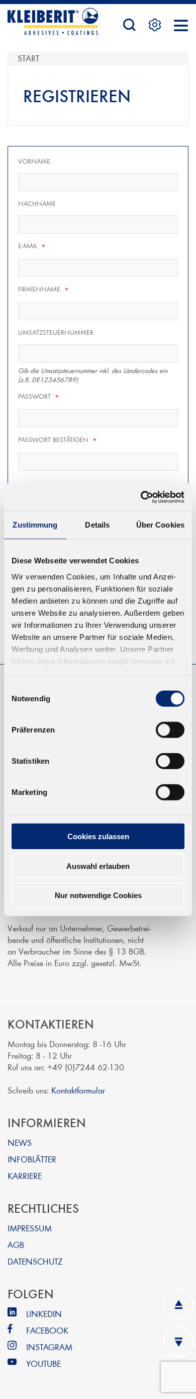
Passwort (39, 397)
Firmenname (43, 289)
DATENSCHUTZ (35, 1261)
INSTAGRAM (49, 1346)
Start (28, 57)
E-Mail (32, 246)
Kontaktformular (78, 1089)
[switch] (170, 730)
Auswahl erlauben (98, 865)
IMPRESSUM (30, 1227)
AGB (16, 1244)
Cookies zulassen (98, 836)
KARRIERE (25, 1175)
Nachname (37, 203)
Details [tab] (97, 525)
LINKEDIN (44, 1313)
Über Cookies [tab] (160, 525)
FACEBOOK (47, 1330)
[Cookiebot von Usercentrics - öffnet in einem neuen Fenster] (140, 496)
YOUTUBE (43, 1363)
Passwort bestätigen (57, 440)
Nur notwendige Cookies (98, 895)
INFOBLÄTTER (32, 1158)
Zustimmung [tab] (35, 525)
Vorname (34, 161)
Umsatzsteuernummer (55, 332)
